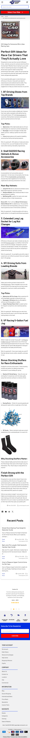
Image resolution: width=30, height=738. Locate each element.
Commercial (5, 682)
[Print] (9, 511)
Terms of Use (14, 736)
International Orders (7, 696)
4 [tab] (18, 609)
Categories (5, 716)
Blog (3, 691)
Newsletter (5, 702)
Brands (4, 713)
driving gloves (20, 115)
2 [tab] (13, 609)
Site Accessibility (22, 736)
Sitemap (4, 718)
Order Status (5, 652)
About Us (4, 671)
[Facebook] (2, 511)
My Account (5, 649)
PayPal (4, 663)
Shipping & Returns (7, 660)
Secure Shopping (6, 693)
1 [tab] (11, 609)
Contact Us (5, 674)
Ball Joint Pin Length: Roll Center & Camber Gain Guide (14, 546)
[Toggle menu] (2, 2)
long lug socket (10, 242)
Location (4, 677)
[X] (12, 511)
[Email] (5, 511)
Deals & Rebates (6, 721)
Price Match (5, 699)
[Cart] (27, 2)
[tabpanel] (15, 596)
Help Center (5, 657)
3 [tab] (16, 609)
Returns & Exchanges (7, 655)
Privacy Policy (6, 736)
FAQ (3, 680)
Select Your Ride (14, 12)
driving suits (7, 284)
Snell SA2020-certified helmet (17, 177)
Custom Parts (5, 705)
